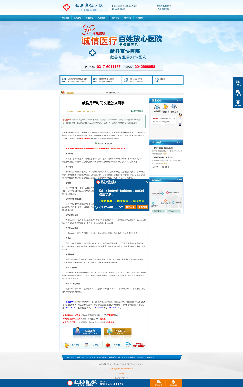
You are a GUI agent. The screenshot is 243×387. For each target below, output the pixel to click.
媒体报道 (89, 18)
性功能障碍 (110, 79)
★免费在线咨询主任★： (72, 319)
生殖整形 (109, 81)
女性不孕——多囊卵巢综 (160, 167)
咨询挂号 (150, 357)
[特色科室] (156, 82)
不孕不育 (121, 357)
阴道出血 (83, 81)
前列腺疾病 (102, 79)
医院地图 (117, 345)
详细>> (164, 154)
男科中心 (115, 18)
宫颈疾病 (77, 79)
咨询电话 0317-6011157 (139, 345)
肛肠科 (162, 79)
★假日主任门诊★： (71, 322)
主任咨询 (94, 345)
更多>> (179, 100)
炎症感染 (102, 81)
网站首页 (65, 18)
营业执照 (121, 373)
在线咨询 (75, 345)
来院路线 (139, 18)
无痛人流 (132, 79)
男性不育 (139, 79)
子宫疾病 (71, 81)
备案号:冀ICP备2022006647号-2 (121, 369)
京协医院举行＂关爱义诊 (163, 157)
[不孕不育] (126, 82)
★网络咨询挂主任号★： (72, 315)
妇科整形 (84, 79)
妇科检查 (102, 357)
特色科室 (131, 357)
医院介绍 (77, 18)
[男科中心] (95, 82)
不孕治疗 (132, 81)
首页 (107, 93)
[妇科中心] (64, 82)
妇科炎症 (71, 79)
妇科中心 (127, 18)
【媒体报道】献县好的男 (163, 148)
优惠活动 (101, 18)
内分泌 (77, 81)
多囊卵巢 (140, 81)
